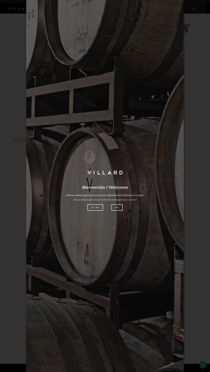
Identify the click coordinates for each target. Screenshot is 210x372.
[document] (105, 186)
